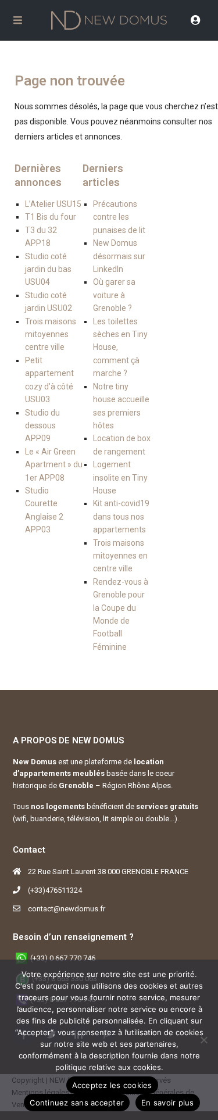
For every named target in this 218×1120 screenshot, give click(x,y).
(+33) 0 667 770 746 (62, 958)
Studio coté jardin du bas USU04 (48, 269)
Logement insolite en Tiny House (120, 477)
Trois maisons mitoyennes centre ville (50, 334)
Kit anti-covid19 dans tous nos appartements (121, 516)
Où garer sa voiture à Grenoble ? (114, 295)
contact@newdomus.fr (66, 908)
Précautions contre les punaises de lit (119, 217)
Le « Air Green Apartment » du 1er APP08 (54, 464)
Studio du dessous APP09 (42, 425)
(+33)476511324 (55, 890)
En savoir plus (167, 1102)
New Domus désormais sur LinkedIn (119, 256)
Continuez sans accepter (77, 1102)
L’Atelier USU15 (53, 204)
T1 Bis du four (50, 216)
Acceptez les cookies (112, 1085)
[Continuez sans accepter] (203, 1040)
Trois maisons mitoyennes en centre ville (120, 556)
